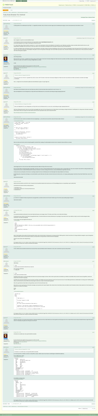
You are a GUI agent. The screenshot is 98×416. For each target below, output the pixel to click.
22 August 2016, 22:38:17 (17, 246)
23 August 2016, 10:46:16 (17, 317)
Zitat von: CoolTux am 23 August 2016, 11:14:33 (22, 349)
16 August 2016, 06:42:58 (17, 23)
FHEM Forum (9, 4)
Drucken (93, 20)
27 (18, 403)
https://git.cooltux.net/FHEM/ (22, 67)
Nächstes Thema (91, 17)
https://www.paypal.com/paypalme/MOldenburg (38, 66)
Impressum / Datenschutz (65, 5)
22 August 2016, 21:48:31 (18, 210)
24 (14, 20)
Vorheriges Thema (84, 17)
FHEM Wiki (87, 5)
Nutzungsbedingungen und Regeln (86, 414)
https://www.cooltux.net (17, 69)
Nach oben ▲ (94, 414)
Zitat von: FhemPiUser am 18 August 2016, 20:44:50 (23, 104)
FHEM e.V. (93, 5)
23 (13, 20)
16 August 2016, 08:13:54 (17, 54)
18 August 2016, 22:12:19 (17, 195)
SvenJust (7, 210)
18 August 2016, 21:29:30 (17, 101)
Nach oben (5, 403)
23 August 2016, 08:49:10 (17, 261)
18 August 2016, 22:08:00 (17, 181)
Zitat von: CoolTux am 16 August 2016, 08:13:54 (22, 75)
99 (20, 403)
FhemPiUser (7, 23)
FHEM (74, 5)
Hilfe (79, 414)
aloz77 (6, 38)
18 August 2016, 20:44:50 (17, 87)
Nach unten (5, 20)
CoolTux (6, 54)
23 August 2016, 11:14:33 (17, 332)
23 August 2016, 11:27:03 (17, 347)
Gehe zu (79, 408)
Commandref (80, 5)
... (12, 20)
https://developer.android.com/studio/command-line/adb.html (25, 112)
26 (17, 20)
